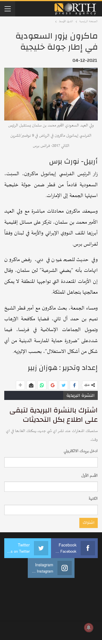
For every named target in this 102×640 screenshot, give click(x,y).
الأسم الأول (89, 475)
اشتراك (88, 522)
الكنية (93, 498)
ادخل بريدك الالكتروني (81, 451)
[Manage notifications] (88, 627)
